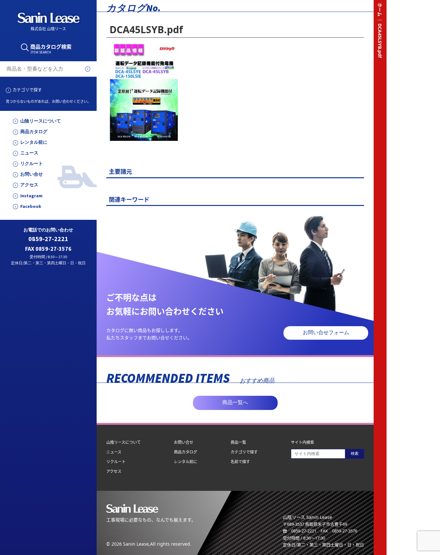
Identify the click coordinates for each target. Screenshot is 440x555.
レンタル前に (33, 142)
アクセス (29, 185)
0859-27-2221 (48, 239)
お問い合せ (31, 174)
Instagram (31, 196)
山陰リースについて (40, 121)
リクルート (31, 164)
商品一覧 (238, 442)
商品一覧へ (235, 402)
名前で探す (240, 461)
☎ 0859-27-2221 (299, 531)
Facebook (30, 206)
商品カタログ (33, 132)
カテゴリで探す (27, 89)
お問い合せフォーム (326, 332)
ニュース (29, 153)
